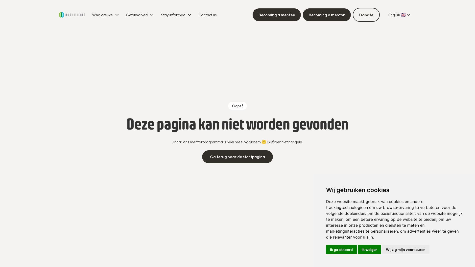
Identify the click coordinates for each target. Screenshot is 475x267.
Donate (366, 14)
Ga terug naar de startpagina (237, 156)
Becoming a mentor (327, 14)
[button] (106, 15)
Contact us (207, 14)
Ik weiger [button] (369, 249)
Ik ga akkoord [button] (341, 249)
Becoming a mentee (277, 14)
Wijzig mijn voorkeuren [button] (406, 249)
